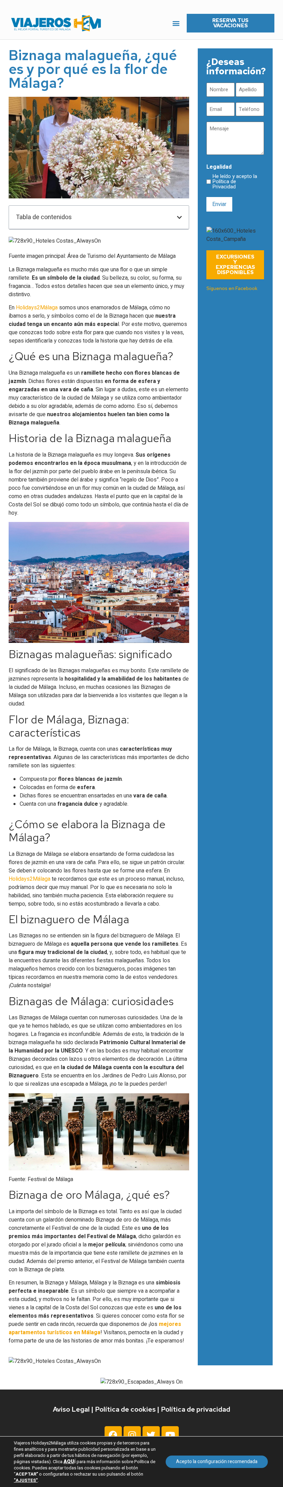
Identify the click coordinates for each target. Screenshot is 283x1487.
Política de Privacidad (224, 184)
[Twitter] (151, 1434)
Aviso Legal (71, 1409)
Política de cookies (125, 1409)
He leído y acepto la (234, 181)
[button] (176, 23)
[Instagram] (132, 1434)
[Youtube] (170, 1434)
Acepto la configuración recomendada (216, 1461)
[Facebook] (113, 1434)
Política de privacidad (195, 1409)
